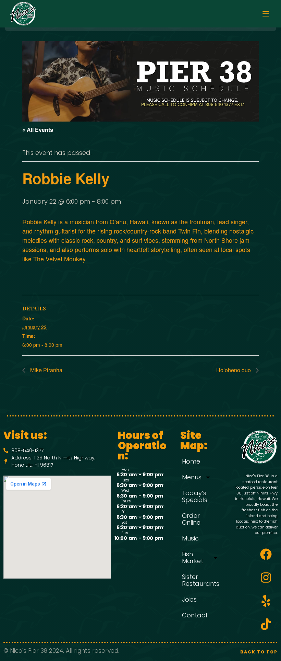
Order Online (191, 519)
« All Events (37, 130)
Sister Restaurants (200, 580)
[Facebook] (266, 554)
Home (191, 461)
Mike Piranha (45, 370)
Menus (191, 477)
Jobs (189, 599)
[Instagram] (266, 577)
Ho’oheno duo (234, 370)
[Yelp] (266, 601)
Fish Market (192, 557)
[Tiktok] (266, 624)
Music (190, 538)
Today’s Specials (194, 496)
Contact (195, 615)
